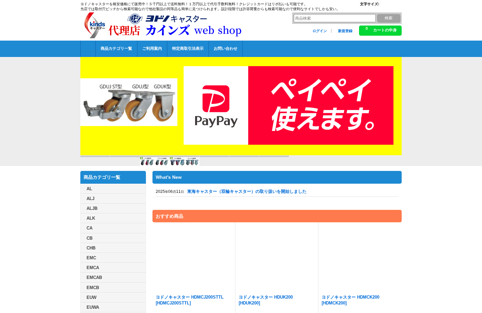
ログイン (319, 31)
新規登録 (345, 31)
